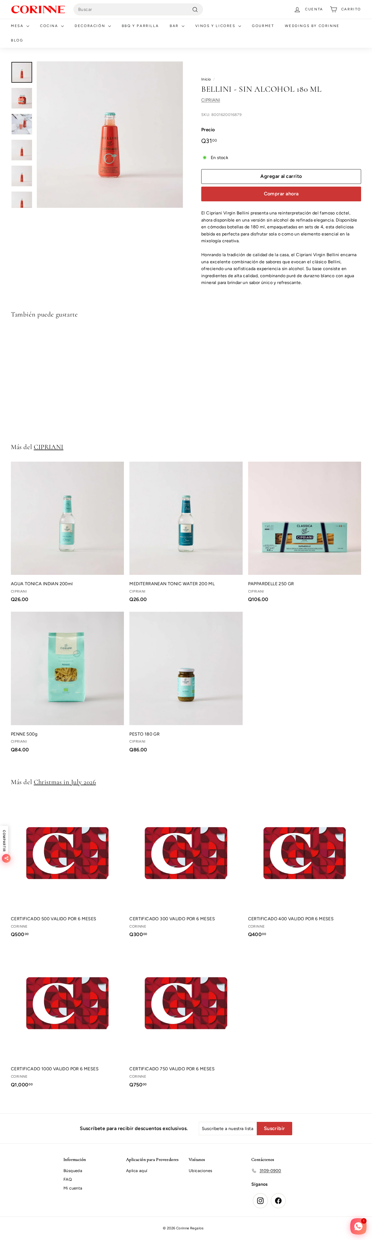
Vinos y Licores (216, 26)
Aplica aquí (136, 1170)
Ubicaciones (200, 1170)
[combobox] (138, 10)
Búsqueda (72, 1170)
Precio (208, 129)
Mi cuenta (73, 1188)
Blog (17, 40)
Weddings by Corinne (312, 26)
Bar (175, 26)
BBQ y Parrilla (140, 26)
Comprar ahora (281, 194)
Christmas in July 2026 (65, 782)
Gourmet (263, 26)
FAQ (67, 1179)
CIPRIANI (210, 100)
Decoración (91, 26)
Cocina (50, 26)
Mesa (18, 26)
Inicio (206, 79)
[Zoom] (110, 135)
